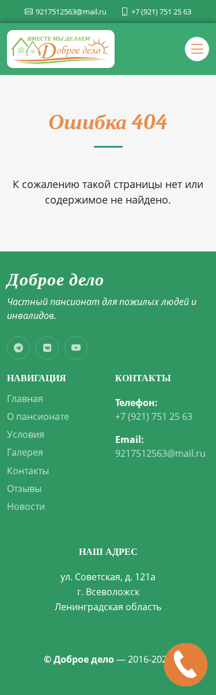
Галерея (25, 452)
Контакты (28, 471)
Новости (26, 507)
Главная (25, 399)
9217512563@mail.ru (160, 453)
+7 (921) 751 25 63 (153, 417)
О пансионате (38, 417)
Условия (25, 434)
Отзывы (24, 489)
